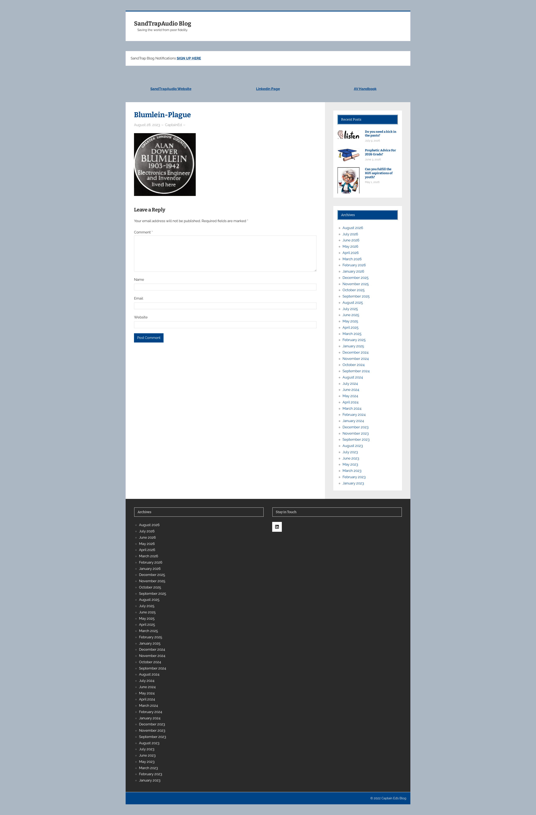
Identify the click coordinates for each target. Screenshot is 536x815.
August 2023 (353, 446)
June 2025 (351, 315)
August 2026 (353, 228)
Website (141, 317)
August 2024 (353, 377)
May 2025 (350, 321)
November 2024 (356, 359)
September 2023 (356, 439)
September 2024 (356, 371)
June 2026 (351, 240)
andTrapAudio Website (171, 89)
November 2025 (356, 284)
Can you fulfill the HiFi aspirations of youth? (379, 173)
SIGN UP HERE (189, 58)
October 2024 (354, 365)
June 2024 (351, 390)
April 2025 (350, 327)
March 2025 (352, 334)
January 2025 (353, 346)
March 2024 (352, 408)
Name (139, 279)
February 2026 (354, 265)
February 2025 (354, 340)
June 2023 (351, 458)
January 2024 (353, 421)
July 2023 (350, 452)
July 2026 (350, 234)
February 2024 (354, 414)
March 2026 (352, 259)
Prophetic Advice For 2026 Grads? (380, 152)
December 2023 (355, 427)
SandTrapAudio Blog (162, 23)
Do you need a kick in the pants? (380, 134)
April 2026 (351, 253)
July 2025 (350, 309)
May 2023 (350, 464)
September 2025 (356, 296)
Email (138, 298)
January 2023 (353, 483)
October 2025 (354, 290)
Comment (143, 232)
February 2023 (354, 477)
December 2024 (355, 352)
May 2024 (350, 396)
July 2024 (350, 383)
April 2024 (350, 402)
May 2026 (350, 246)
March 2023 (352, 471)
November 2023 (356, 433)
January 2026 (353, 271)
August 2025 (353, 302)
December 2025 (355, 278)
